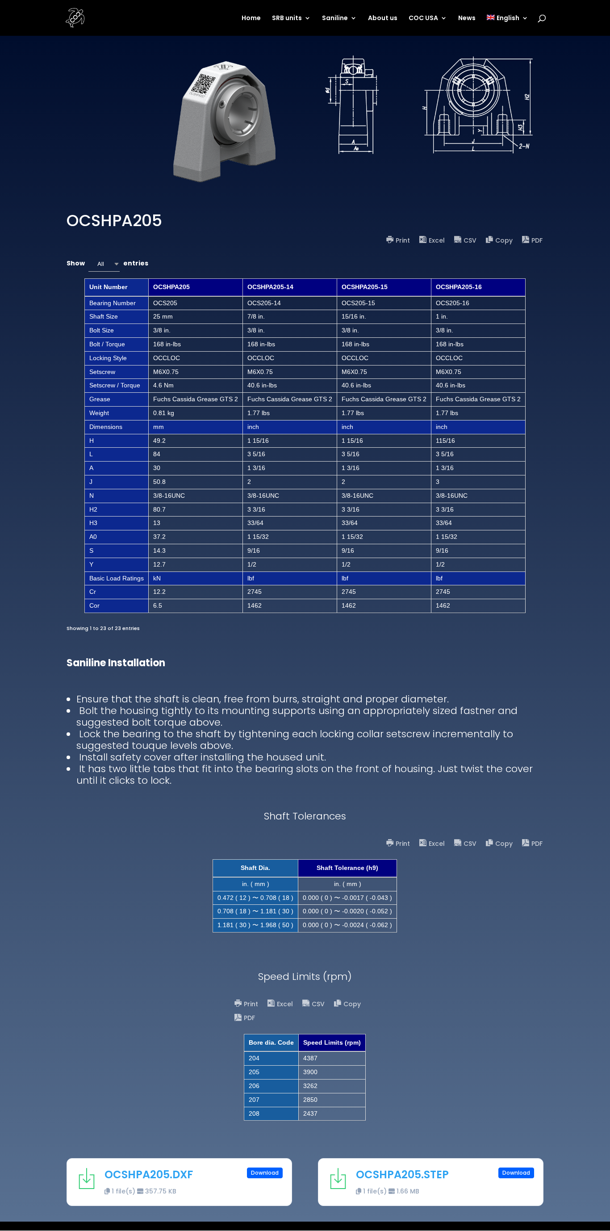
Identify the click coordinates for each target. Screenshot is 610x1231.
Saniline (335, 18)
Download (265, 1172)
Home (251, 18)
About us (382, 18)
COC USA (423, 18)
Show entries (107, 263)
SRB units (287, 18)
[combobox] (104, 264)
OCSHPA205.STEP (402, 1174)
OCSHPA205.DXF (148, 1174)
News (467, 18)
